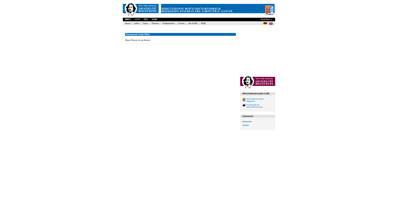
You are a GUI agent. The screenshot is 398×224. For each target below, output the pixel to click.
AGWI (137, 19)
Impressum (247, 121)
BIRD (203, 23)
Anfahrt (246, 125)
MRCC (128, 19)
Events (181, 23)
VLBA (154, 19)
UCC (146, 19)
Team (145, 23)
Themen (155, 23)
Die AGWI (192, 23)
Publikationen (168, 23)
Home (127, 23)
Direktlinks (265, 19)
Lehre (136, 23)
